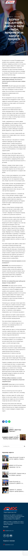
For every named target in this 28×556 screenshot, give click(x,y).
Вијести (10, 16)
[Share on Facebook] (3, 421)
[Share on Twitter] (6, 421)
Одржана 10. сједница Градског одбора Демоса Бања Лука (16, 490)
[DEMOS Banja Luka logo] (10, 509)
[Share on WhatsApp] (9, 421)
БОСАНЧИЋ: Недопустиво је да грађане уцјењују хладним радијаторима (17, 474)
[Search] (24, 446)
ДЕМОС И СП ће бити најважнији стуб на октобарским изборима (15, 466)
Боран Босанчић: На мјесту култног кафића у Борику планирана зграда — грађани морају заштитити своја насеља (17, 458)
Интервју (17, 16)
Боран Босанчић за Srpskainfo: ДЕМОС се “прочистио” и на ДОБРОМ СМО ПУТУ (17, 482)
